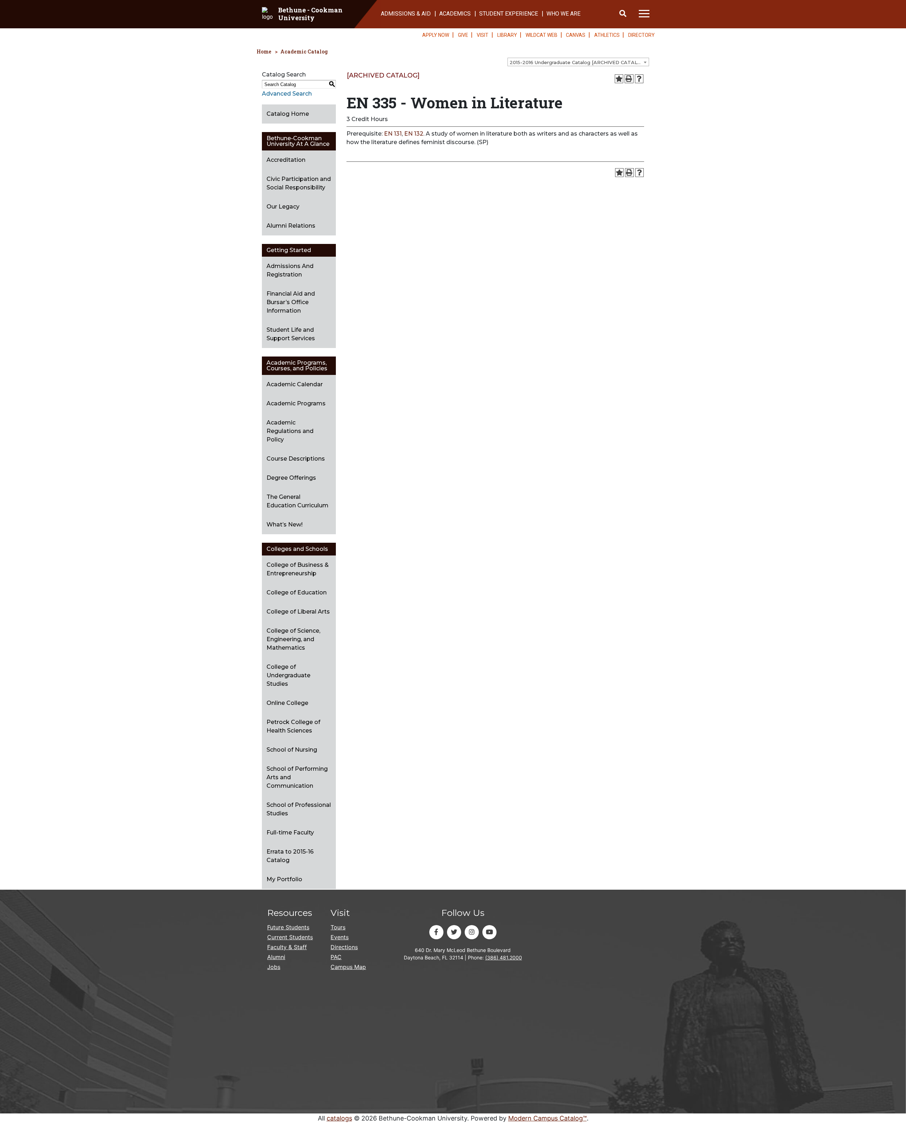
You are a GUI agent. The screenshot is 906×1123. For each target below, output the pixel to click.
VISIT (482, 35)
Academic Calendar (294, 384)
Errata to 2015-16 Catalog (290, 855)
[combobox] (578, 62)
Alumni (276, 956)
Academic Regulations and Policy (290, 431)
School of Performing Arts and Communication (297, 777)
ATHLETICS (607, 35)
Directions (344, 947)
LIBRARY (507, 35)
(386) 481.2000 (503, 957)
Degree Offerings (291, 477)
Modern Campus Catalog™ (547, 1118)
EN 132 (413, 133)
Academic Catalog (304, 51)
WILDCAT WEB (541, 35)
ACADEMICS (455, 13)
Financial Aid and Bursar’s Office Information (290, 302)
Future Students (288, 927)
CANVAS (575, 35)
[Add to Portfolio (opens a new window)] (619, 78)
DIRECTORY (641, 35)
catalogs (339, 1118)
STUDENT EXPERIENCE (508, 13)
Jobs (273, 966)
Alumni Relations (290, 225)
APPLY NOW (435, 35)
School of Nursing (291, 749)
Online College (287, 703)
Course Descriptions (295, 458)
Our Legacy (282, 206)
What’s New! (284, 524)
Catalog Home (287, 113)
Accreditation (285, 159)
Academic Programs (296, 403)
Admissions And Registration (290, 270)
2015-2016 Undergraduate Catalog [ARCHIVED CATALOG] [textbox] (578, 62)
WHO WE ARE (563, 13)
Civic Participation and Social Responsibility (298, 183)
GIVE (463, 35)
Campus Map (348, 966)
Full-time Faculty (290, 832)
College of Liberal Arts (298, 611)
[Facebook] (436, 932)
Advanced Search (287, 93)
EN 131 (393, 133)
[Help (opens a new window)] (639, 78)
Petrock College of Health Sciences (293, 726)
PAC (336, 956)
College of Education (296, 592)
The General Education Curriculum (297, 501)
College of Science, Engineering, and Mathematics (293, 639)
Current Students (290, 937)
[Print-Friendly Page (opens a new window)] (629, 78)
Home (264, 51)
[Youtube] (489, 932)
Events (340, 937)
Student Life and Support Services (290, 334)
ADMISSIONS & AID (406, 13)
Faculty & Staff (287, 947)
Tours (338, 927)
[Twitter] (454, 932)
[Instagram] (472, 932)
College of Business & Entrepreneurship (297, 569)
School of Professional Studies (298, 809)
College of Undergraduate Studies (288, 675)
